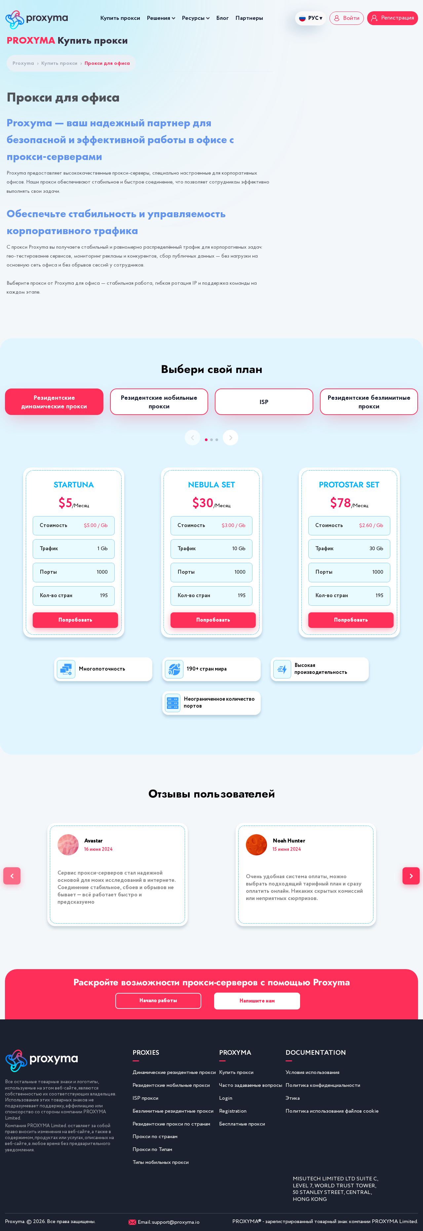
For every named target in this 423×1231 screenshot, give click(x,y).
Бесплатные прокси (242, 1124)
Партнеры (249, 18)
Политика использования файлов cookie (332, 1111)
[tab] (54, 402)
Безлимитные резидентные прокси (173, 1111)
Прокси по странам (155, 1136)
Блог (222, 18)
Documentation (316, 1053)
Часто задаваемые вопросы (250, 1085)
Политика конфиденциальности (323, 1085)
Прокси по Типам (152, 1149)
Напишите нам (257, 1001)
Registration (233, 1111)
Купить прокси (120, 18)
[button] (206, 439)
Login (225, 1098)
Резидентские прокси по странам (171, 1124)
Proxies (146, 1053)
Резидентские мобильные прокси (171, 1085)
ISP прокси (145, 1098)
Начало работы (158, 1001)
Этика (293, 1098)
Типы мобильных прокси (161, 1162)
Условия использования (312, 1072)
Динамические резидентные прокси (174, 1072)
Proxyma (26, 63)
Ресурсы (193, 18)
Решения (158, 18)
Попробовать (75, 620)
